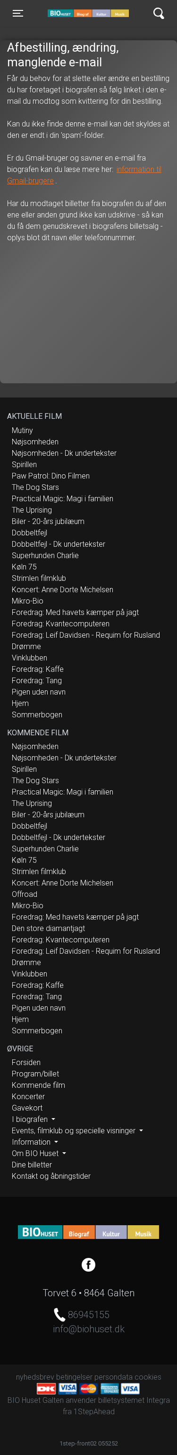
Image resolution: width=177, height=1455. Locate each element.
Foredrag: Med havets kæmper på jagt (75, 612)
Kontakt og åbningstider (51, 1176)
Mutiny (22, 430)
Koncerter (28, 1096)
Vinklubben (29, 657)
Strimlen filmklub (39, 578)
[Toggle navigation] (159, 13)
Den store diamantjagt (48, 928)
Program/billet (35, 1073)
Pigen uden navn (39, 691)
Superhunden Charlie (45, 555)
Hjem (20, 703)
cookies (148, 1377)
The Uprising (32, 510)
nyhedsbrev (35, 1377)
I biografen (31, 1119)
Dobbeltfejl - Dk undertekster (58, 544)
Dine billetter (32, 1164)
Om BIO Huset (36, 1153)
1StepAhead (94, 1411)
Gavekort (27, 1107)
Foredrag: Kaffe (38, 669)
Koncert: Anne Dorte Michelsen (62, 589)
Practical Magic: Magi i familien (62, 498)
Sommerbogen (37, 714)
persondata (113, 1377)
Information (32, 1142)
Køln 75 (24, 566)
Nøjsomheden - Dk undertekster (64, 453)
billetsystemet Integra (134, 1400)
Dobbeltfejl (29, 532)
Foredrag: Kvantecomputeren (61, 623)
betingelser (74, 1377)
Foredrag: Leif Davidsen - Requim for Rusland (86, 635)
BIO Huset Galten (87, 13)
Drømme (26, 646)
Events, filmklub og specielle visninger (74, 1130)
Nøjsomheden (35, 441)
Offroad (24, 894)
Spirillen (24, 464)
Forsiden (26, 1062)
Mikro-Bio (27, 600)
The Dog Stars (35, 487)
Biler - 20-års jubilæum (48, 521)
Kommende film (38, 1085)
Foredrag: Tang (37, 680)
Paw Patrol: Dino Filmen (51, 475)
